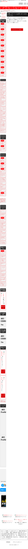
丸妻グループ (3, 272)
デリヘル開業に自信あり (3, 279)
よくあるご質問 (3, 186)
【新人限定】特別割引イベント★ (3, 98)
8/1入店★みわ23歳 (3, 31)
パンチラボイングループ (3, 268)
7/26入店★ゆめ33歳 (3, 36)
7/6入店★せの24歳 (3, 47)
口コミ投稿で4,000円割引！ (3, 114)
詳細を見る (3, 307)
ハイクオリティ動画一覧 (3, 159)
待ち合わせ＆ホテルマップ (3, 175)
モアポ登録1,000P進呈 (3, 142)
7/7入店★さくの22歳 (3, 41)
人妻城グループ (3, 257)
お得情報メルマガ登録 (3, 179)
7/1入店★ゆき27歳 (3, 58)
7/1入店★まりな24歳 (3, 63)
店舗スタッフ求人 (3, 227)
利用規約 (8, 542)
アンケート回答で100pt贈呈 (3, 148)
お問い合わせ (3, 190)
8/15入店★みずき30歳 (3, 25)
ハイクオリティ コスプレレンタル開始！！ (3, 109)
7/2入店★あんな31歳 (3, 52)
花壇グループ (3, 264)
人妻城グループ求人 (3, 260)
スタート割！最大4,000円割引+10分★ (3, 84)
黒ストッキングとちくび (3, 252)
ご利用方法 (3, 193)
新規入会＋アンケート (3, 131)
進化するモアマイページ (3, 219)
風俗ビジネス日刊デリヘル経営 (3, 284)
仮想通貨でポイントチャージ (3, 238)
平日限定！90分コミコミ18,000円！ (3, 104)
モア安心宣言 (3, 234)
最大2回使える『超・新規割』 (3, 93)
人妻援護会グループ (3, 275)
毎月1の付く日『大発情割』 (3, 118)
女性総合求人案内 (3, 224)
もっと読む (3, 371)
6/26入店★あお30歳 (3, 74)
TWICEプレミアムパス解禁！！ (3, 88)
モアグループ (3, 211)
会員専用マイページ (3, 215)
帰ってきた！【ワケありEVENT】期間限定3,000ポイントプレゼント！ (3, 125)
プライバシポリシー (17, 542)
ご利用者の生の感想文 (3, 165)
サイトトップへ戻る (17, 29)
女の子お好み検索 (3, 170)
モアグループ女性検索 (3, 242)
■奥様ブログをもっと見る (3, 401)
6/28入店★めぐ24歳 (3, 69)
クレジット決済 (3, 183)
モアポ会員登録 (3, 231)
